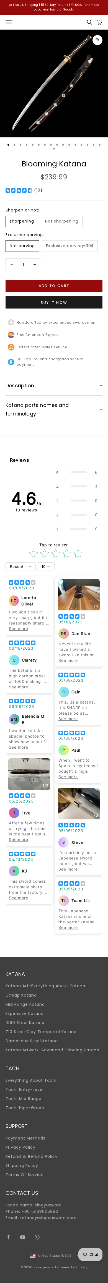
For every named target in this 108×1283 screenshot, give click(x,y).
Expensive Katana (25, 1013)
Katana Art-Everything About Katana (45, 986)
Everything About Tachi (31, 1080)
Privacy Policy (20, 1147)
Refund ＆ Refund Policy (32, 1156)
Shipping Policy (22, 1165)
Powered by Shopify (72, 1267)
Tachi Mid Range (24, 1098)
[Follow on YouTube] (22, 1237)
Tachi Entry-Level (25, 1089)
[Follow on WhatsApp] (37, 1237)
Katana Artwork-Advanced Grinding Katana (52, 1050)
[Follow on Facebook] (8, 1237)
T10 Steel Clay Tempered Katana (41, 1031)
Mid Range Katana (25, 1004)
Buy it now (54, 302)
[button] (77, 472)
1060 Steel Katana (25, 1022)
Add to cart (54, 285)
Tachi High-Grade (25, 1107)
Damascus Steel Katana (32, 1041)
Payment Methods (25, 1138)
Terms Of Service (25, 1174)
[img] (19, 190)
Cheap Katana (21, 995)
